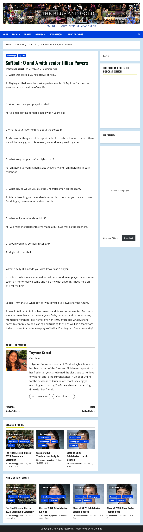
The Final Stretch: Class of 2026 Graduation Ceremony (19, 456)
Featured (13, 441)
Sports (27, 34)
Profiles (43, 445)
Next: (88, 409)
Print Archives (75, 34)
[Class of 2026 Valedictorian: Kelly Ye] (54, 494)
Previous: (13, 409)
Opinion (39, 34)
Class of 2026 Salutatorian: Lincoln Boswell (77, 456)
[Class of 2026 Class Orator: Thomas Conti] (122, 494)
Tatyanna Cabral (16, 69)
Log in (106, 55)
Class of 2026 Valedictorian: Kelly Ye (47, 454)
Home (5, 34)
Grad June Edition (110, 238)
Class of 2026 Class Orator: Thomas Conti (121, 509)
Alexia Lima (113, 515)
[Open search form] (139, 34)
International (56, 34)
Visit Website (39, 396)
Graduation (44, 438)
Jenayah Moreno (75, 463)
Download (128, 238)
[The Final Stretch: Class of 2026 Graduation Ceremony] (21, 494)
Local (15, 34)
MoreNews (81, 528)
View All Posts (63, 396)
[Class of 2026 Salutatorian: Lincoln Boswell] (88, 494)
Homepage (11, 55)
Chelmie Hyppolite (15, 463)
